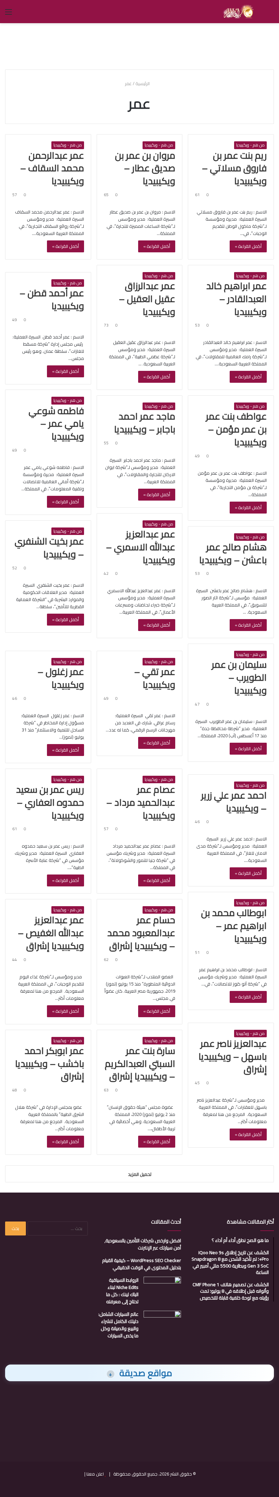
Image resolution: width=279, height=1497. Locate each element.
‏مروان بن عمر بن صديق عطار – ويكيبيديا (145, 168)
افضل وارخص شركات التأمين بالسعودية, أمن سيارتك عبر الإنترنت (142, 1244)
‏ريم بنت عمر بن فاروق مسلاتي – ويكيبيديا (234, 168)
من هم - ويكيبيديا (250, 145)
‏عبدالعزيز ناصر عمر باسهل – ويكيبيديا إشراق (232, 1056)
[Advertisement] (139, 45)
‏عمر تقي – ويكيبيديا (154, 678)
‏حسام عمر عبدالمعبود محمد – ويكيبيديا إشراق (141, 932)
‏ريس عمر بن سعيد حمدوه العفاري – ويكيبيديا (50, 802)
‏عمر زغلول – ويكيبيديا (60, 678)
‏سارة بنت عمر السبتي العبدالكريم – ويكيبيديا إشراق (140, 1063)
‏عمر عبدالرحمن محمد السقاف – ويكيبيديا (52, 168)
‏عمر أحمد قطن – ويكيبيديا (51, 299)
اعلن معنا (95, 1474)
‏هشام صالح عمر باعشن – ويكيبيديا (233, 553)
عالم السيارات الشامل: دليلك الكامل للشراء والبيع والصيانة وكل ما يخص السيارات (118, 1325)
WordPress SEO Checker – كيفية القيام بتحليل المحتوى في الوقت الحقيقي (141, 1264)
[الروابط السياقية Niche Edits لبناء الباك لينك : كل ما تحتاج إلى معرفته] (162, 1289)
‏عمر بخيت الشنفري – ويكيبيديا (49, 548)
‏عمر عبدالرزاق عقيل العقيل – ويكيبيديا (147, 298)
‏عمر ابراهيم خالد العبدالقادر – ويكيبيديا (236, 298)
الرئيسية (143, 83)
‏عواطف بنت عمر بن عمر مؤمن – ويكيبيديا (236, 429)
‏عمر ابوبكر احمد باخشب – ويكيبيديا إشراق (49, 1063)
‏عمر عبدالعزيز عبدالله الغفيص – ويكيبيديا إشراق (51, 932)
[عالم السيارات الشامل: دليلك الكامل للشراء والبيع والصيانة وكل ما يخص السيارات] (162, 1323)
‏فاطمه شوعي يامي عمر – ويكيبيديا (56, 423)
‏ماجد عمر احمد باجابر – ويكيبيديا (144, 423)
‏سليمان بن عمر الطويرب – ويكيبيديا (239, 677)
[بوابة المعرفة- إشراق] (238, 11)
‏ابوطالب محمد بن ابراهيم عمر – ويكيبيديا (234, 925)
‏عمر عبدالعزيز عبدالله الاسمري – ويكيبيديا (140, 546)
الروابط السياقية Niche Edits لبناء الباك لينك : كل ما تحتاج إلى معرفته (122, 1291)
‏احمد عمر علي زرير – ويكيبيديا (234, 802)
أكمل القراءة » (248, 246)
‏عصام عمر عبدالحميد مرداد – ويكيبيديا (140, 802)
